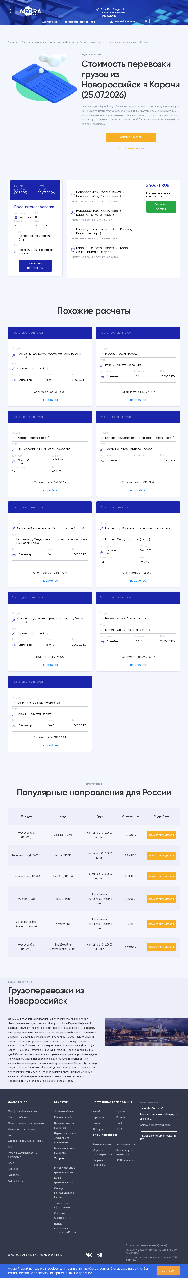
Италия (120, 1117)
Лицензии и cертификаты (23, 1129)
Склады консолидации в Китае (64, 1193)
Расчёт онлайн (63, 1117)
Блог (11, 1162)
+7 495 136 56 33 (48, 22)
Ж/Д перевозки (125, 1160)
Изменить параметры (131, 149)
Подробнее (83, 1273)
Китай (96, 1111)
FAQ (10, 1134)
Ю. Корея (98, 1129)
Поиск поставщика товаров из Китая (65, 1228)
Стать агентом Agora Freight (25, 1140)
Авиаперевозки (102, 1144)
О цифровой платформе (22, 1111)
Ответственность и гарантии (26, 1123)
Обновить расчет (130, 137)
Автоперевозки (125, 1144)
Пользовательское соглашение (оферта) (146, 1245)
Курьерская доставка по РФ (158, 1137)
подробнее (50, 400)
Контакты (14, 1174)
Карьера (13, 1168)
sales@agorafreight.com (80, 21)
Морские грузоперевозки (102, 1152)
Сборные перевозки (99, 1162)
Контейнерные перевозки (125, 1152)
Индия (96, 1123)
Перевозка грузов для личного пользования (65, 1138)
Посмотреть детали (161, 835)
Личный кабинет (125, 21)
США (119, 1129)
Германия (98, 1117)
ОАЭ (119, 1123)
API (10, 1146)
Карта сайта (15, 1180)
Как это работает (19, 1117)
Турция (121, 1111)
